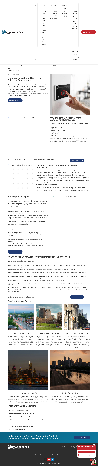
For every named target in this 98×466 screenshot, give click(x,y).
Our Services (76, 1)
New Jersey (75, 51)
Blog (78, 57)
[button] (49, 410)
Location (77, 49)
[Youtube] (49, 459)
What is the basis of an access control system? (22, 423)
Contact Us (76, 59)
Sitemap (67, 455)
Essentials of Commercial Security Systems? (22, 413)
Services (30, 455)
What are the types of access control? (20, 416)
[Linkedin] (52, 459)
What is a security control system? (19, 429)
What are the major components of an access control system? (26, 420)
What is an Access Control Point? (19, 410)
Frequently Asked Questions (47, 455)
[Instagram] (45, 459)
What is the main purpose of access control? (22, 426)
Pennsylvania (75, 54)
